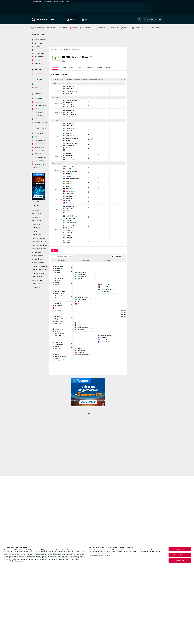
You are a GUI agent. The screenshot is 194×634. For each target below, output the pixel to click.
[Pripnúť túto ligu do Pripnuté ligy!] (90, 57)
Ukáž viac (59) (36, 167)
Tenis (56, 49)
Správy (71, 67)
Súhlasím (180, 549)
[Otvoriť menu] (160, 19)
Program (90, 67)
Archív (107, 67)
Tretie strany (19, 561)
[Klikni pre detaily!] (88, 90)
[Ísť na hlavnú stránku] (44, 19)
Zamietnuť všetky (180, 555)
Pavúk (99, 67)
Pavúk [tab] (54, 250)
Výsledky (80, 67)
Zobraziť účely (179, 560)
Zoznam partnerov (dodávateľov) (99, 555)
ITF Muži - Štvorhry (71, 49)
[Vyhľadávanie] (139, 19)
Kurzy (63, 67)
